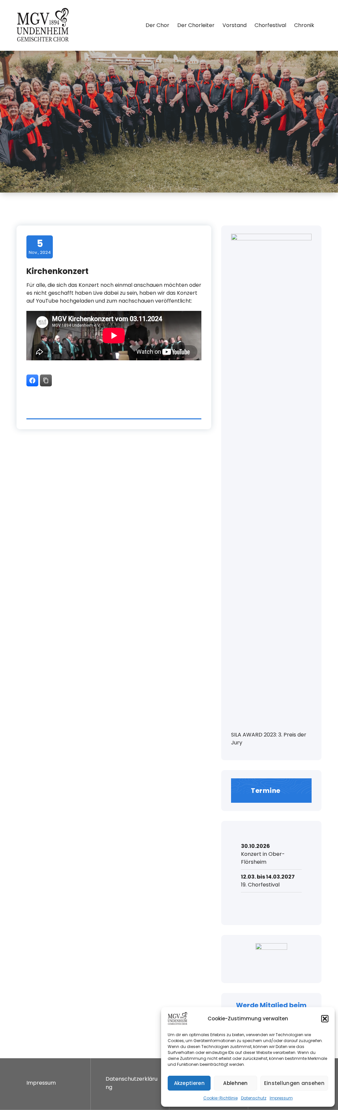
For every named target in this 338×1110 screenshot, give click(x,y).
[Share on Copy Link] (46, 380)
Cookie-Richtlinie (220, 1098)
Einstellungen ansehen (294, 1083)
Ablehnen (235, 1083)
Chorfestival (270, 25)
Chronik (304, 25)
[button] (324, 1018)
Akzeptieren (189, 1083)
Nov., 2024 (40, 246)
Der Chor (157, 25)
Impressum (281, 1098)
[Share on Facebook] (32, 380)
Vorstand (234, 25)
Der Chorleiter (196, 25)
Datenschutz (253, 1098)
